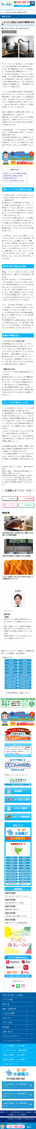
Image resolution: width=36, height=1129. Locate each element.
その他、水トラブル (10, 1064)
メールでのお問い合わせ (22, 6)
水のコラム (30, 10)
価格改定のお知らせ (12, 909)
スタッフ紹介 (7, 1022)
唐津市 (25, 660)
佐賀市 (11, 660)
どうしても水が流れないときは (13, 180)
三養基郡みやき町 (25, 678)
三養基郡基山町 (25, 675)
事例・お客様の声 (9, 1009)
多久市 (25, 663)
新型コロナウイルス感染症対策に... (17, 923)
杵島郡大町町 (11, 685)
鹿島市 (11, 669)
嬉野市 (11, 672)
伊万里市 (11, 666)
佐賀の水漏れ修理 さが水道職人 (13, 995)
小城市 (25, 669)
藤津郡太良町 (24, 687)
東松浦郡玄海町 (11, 681)
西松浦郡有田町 (25, 681)
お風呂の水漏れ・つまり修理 (13, 1055)
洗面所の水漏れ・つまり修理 (13, 1059)
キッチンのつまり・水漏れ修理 (14, 1050)
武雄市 (25, 666)
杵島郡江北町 (24, 685)
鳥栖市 (11, 663)
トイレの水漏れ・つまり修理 (13, 1046)
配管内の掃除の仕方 (10, 178)
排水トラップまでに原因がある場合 (15, 173)
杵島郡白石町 (11, 687)
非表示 (16, 169)
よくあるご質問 (8, 1013)
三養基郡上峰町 (11, 678)
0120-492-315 (17, 1078)
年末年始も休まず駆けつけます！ (16, 916)
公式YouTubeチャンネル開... (14, 903)
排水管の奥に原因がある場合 (12, 176)
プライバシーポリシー (11, 1036)
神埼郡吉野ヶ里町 (11, 675)
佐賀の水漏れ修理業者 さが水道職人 (12, 10)
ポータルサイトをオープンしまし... (17, 896)
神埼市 (25, 672)
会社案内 (5, 1027)
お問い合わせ (7, 1032)
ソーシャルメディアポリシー (13, 1041)
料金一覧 (5, 1004)
